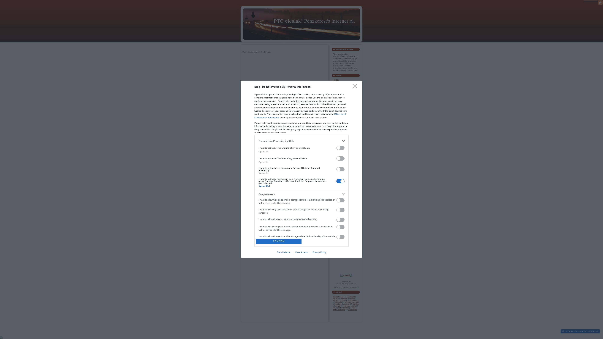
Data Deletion (284, 252)
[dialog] (301, 169)
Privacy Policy (319, 252)
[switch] (340, 148)
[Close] (356, 87)
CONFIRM (279, 241)
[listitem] (301, 141)
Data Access (301, 252)
